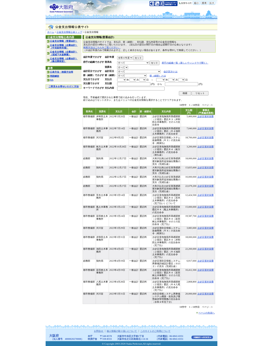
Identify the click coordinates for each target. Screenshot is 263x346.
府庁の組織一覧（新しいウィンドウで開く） (185, 63)
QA (51, 80)
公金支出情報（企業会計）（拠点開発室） (64, 60)
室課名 (108, 67)
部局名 (108, 62)
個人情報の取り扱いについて (122, 331)
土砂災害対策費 (205, 116)
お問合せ (99, 331)
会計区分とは (170, 71)
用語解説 (54, 76)
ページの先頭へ (206, 313)
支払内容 (109, 88)
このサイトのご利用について (155, 331)
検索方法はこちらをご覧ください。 (102, 47)
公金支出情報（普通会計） (64, 41)
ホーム (50, 32)
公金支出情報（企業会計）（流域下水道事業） (64, 53)
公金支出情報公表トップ (69, 32)
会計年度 (109, 57)
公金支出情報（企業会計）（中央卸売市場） (64, 46)
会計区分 (109, 71)
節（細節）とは (158, 76)
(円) (153, 84)
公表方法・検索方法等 (61, 72)
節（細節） (110, 75)
